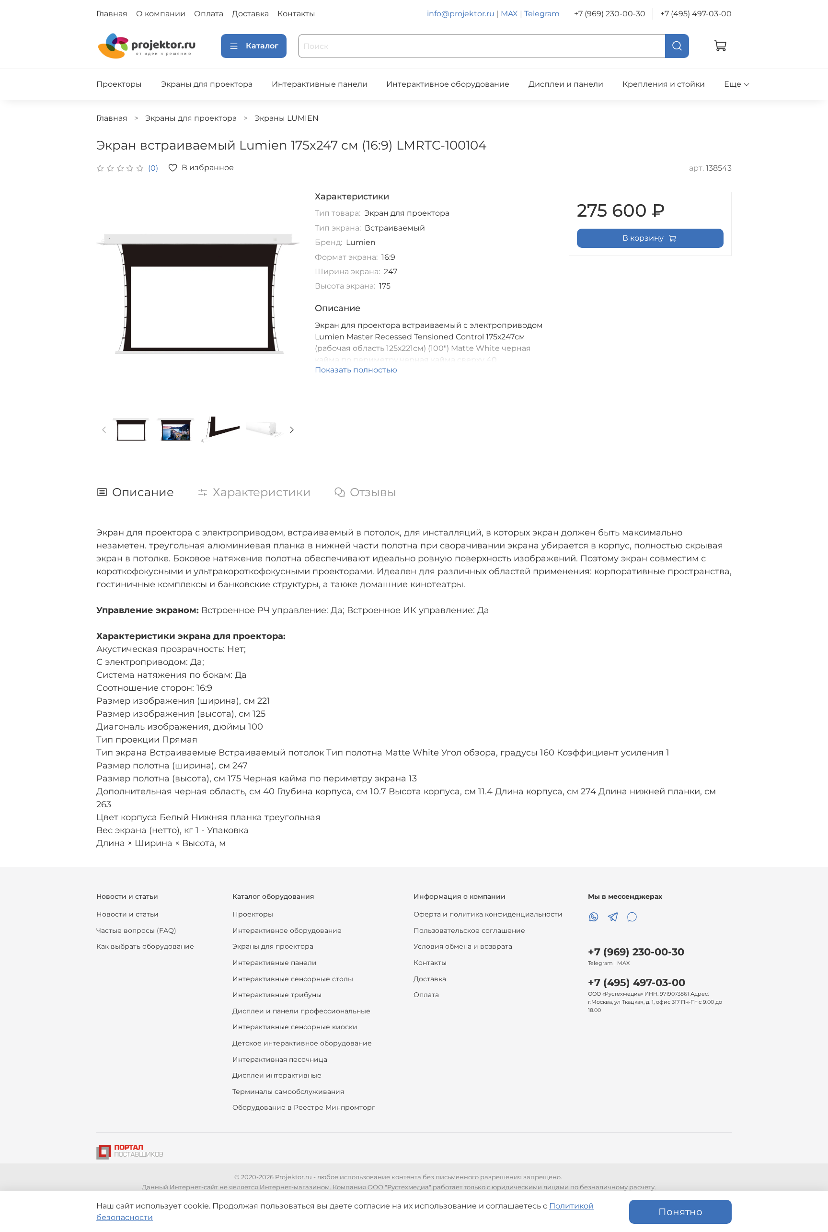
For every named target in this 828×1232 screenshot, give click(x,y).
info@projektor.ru (460, 13)
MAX (509, 13)
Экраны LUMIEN (286, 118)
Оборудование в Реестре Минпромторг (303, 1107)
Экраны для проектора (207, 84)
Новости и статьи (127, 914)
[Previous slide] (111, 293)
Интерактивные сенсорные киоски (294, 1027)
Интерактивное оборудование (447, 84)
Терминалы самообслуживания (288, 1091)
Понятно (680, 1212)
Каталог (262, 45)
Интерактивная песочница (279, 1059)
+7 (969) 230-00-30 (609, 13)
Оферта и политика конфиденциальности (488, 914)
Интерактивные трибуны (277, 994)
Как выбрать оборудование (145, 946)
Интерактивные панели (320, 84)
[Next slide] (284, 293)
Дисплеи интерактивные (277, 1075)
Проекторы (119, 84)
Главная (111, 13)
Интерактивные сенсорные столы (292, 979)
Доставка (250, 13)
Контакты (296, 13)
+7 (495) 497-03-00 (696, 13)
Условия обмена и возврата (463, 946)
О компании (160, 13)
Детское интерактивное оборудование (302, 1043)
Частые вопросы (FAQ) (136, 930)
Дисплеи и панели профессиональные (301, 1011)
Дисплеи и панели (566, 84)
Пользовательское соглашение (469, 930)
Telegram (542, 13)
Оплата (208, 13)
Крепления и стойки (663, 84)
